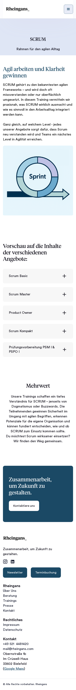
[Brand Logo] (17, 9)
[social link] (5, 561)
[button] (68, 9)
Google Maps (14, 668)
